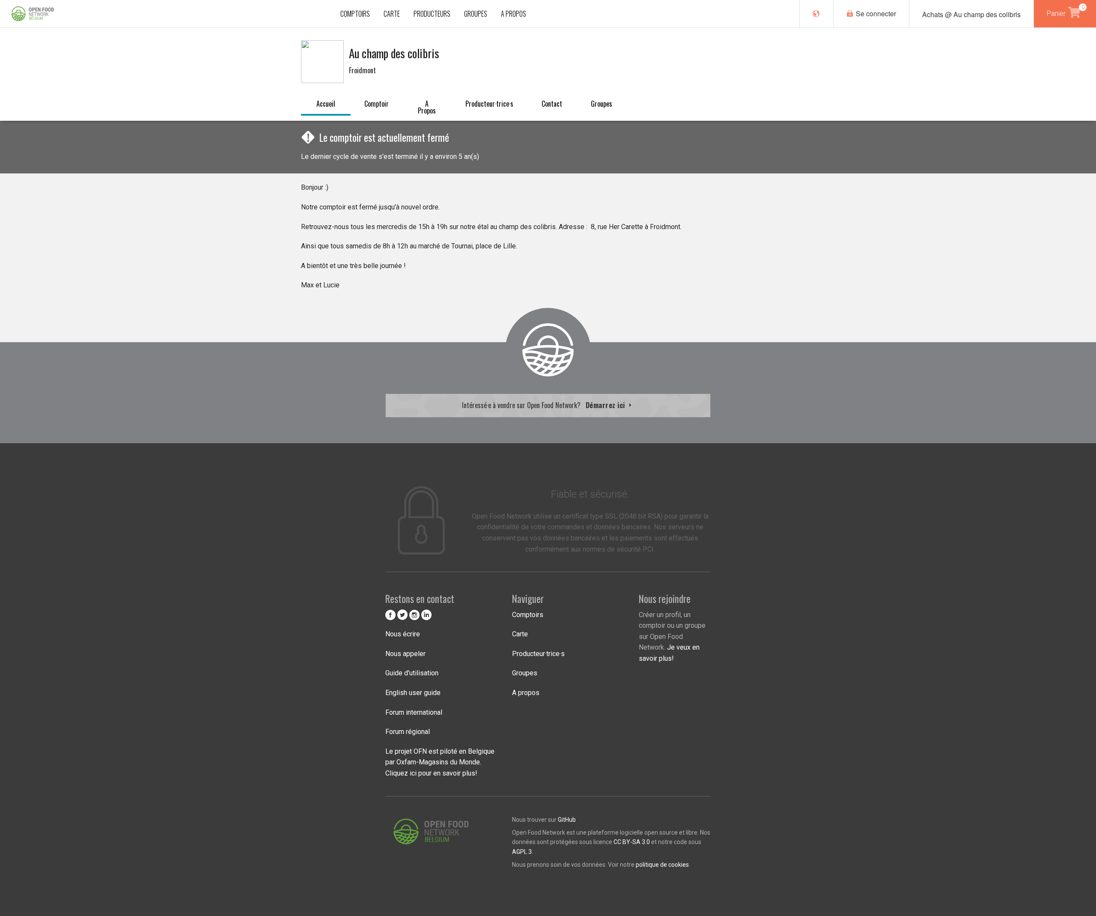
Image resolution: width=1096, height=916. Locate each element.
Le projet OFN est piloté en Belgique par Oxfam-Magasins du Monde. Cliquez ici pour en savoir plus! (439, 762)
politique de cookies (662, 864)
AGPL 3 (522, 851)
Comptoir (376, 103)
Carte (520, 634)
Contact (552, 103)
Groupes (601, 103)
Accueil (325, 103)
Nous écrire (402, 634)
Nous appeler (405, 654)
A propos (427, 107)
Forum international (413, 712)
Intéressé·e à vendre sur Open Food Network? (544, 405)
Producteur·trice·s (489, 103)
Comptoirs (527, 615)
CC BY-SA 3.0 (632, 841)
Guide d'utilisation (411, 673)
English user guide (413, 693)
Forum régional (407, 732)
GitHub (567, 819)
